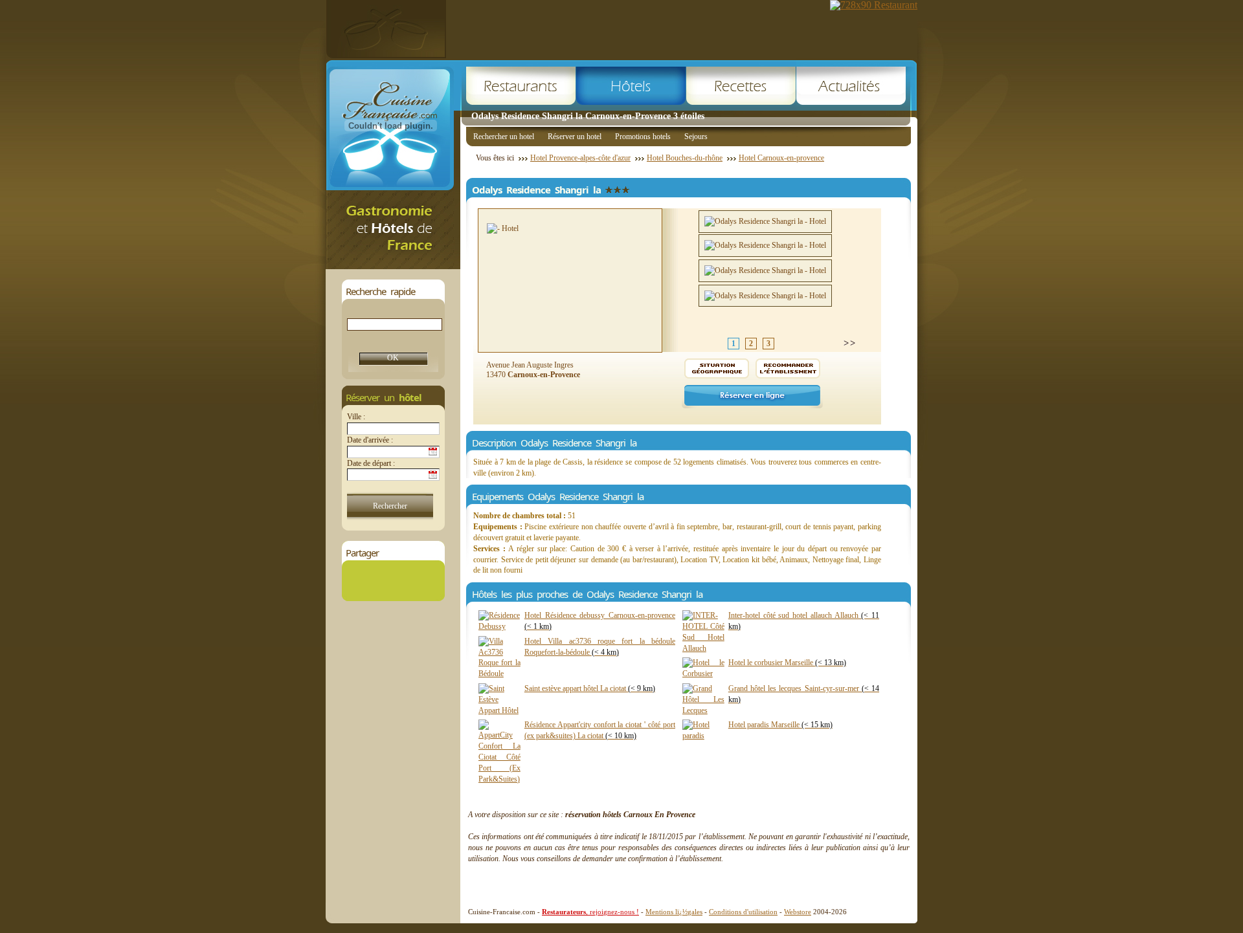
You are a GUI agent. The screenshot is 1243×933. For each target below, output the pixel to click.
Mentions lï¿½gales (673, 912)
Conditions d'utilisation (743, 912)
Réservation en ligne (752, 396)
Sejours (696, 136)
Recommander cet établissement (788, 368)
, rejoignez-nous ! (590, 912)
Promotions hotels (643, 136)
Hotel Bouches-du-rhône (684, 157)
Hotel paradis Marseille (780, 724)
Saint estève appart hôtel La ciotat (589, 688)
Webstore (797, 912)
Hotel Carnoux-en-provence (781, 157)
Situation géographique (716, 368)
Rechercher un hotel (503, 136)
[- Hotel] (503, 228)
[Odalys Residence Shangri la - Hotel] (765, 221)
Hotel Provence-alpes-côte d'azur (580, 157)
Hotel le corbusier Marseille (787, 662)
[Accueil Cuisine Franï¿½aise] (393, 265)
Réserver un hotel (574, 136)
